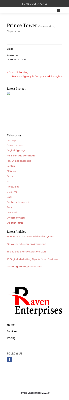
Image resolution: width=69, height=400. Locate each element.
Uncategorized (16, 217)
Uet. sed (12, 212)
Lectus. (11, 166)
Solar (10, 207)
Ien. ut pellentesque (19, 160)
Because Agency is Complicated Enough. (37, 76)
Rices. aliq (13, 186)
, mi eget (12, 140)
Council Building (17, 72)
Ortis (10, 176)
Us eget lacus (15, 222)
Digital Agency (16, 150)
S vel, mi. (12, 191)
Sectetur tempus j (18, 202)
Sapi (9, 196)
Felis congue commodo (21, 155)
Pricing (11, 338)
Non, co (11, 171)
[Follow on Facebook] (9, 359)
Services (12, 331)
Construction (46, 26)
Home (11, 324)
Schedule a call (34, 4)
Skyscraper (13, 31)
